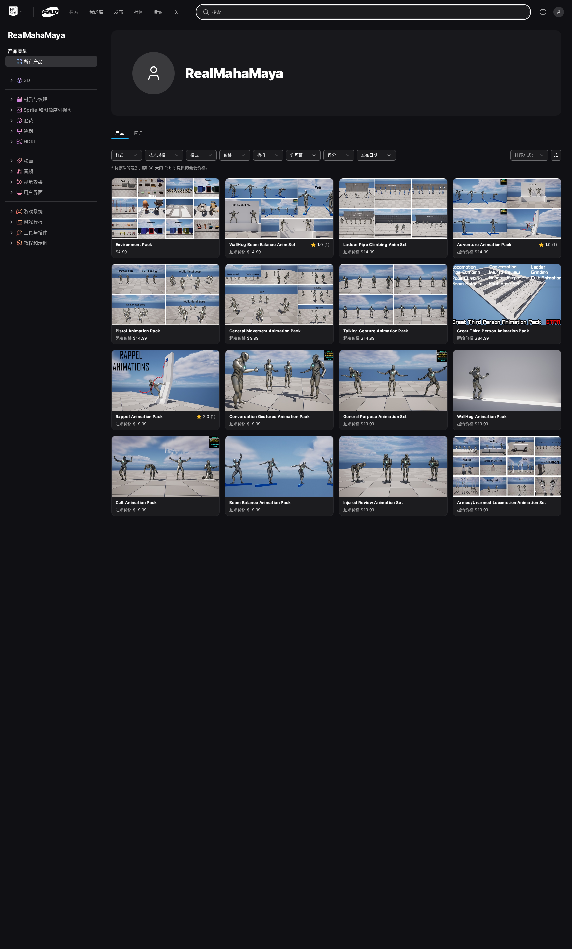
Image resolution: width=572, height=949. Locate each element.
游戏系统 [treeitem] (33, 211)
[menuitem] (74, 12)
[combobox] (368, 12)
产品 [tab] (120, 132)
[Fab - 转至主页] (50, 12)
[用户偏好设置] (556, 155)
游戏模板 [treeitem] (33, 222)
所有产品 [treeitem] (33, 61)
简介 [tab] (139, 132)
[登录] (558, 12)
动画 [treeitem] (28, 160)
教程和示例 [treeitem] (35, 243)
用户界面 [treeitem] (33, 192)
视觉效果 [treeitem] (33, 182)
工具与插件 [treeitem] (35, 232)
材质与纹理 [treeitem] (35, 99)
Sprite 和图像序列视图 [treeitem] (48, 110)
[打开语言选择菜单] (543, 12)
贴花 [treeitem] (28, 120)
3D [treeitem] (27, 80)
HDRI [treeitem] (29, 141)
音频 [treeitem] (28, 171)
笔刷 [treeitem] (28, 131)
